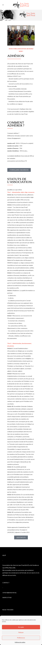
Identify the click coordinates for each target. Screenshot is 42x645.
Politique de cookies (20, 642)
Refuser (21, 632)
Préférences (21, 638)
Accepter (21, 627)
